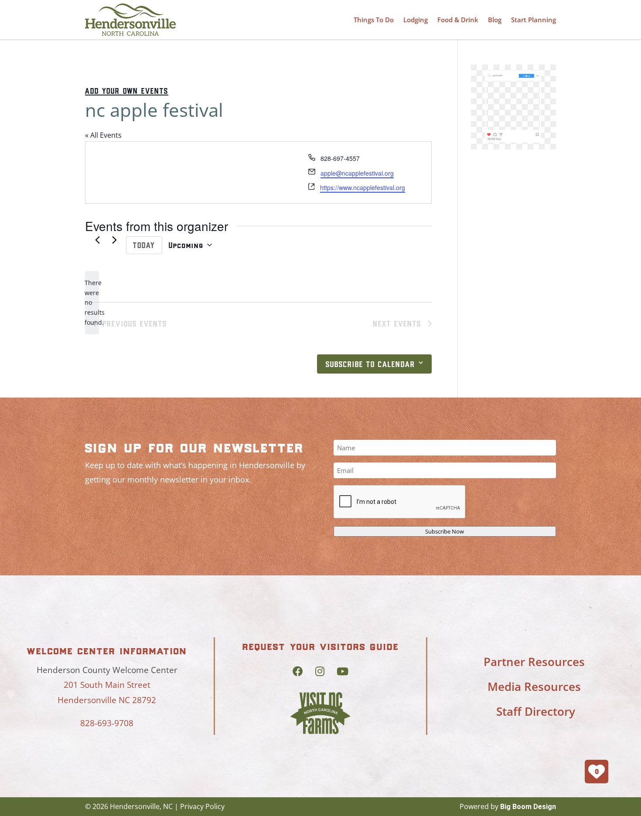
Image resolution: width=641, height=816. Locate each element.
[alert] (92, 302)
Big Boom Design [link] (528, 806)
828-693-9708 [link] (106, 723)
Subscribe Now (444, 531)
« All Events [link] (103, 135)
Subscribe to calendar (370, 364)
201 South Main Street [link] (107, 684)
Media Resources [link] (534, 686)
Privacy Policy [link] (202, 806)
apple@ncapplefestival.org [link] (357, 173)
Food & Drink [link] (457, 19)
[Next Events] (114, 240)
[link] (130, 19)
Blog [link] (494, 19)
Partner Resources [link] (534, 662)
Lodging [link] (415, 19)
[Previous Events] (97, 240)
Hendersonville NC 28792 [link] (107, 700)
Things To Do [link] (374, 19)
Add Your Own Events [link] (126, 90)
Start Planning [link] (533, 19)
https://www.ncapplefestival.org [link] (362, 187)
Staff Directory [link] (535, 711)
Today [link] (144, 245)
